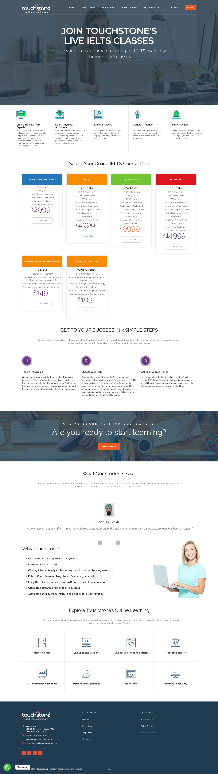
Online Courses (88, 7)
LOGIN (176, 8)
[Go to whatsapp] (7, 767)
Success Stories (129, 7)
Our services (87, 726)
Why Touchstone (151, 7)
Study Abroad (87, 733)
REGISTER (190, 8)
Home (71, 7)
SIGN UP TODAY (109, 446)
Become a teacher (148, 733)
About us (85, 720)
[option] (31, 128)
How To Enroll (108, 7)
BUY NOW (44, 220)
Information (86, 739)
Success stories (147, 720)
